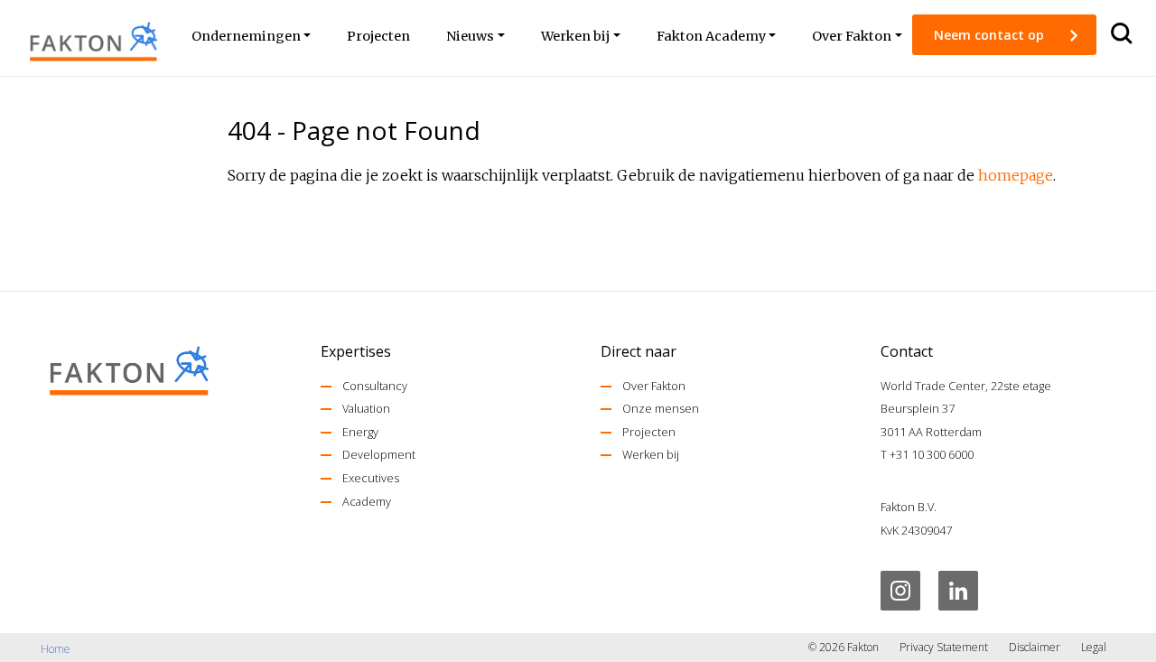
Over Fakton (653, 386)
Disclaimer (1034, 647)
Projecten (649, 432)
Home (55, 649)
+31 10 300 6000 (932, 454)
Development (378, 454)
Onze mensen (660, 408)
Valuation (366, 408)
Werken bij (650, 454)
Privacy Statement (944, 647)
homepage (1015, 175)
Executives (370, 478)
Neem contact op (991, 34)
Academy (366, 501)
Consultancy (374, 386)
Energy (360, 432)
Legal (1093, 647)
